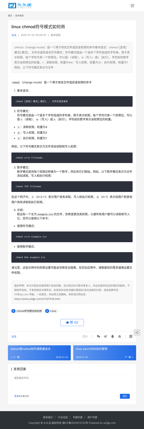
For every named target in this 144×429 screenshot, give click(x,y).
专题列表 (78, 417)
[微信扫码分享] (98, 336)
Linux (53, 310)
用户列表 (92, 417)
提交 (125, 396)
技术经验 (56, 34)
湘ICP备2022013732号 (75, 422)
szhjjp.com (109, 422)
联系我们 (48, 417)
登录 (16, 396)
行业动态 (63, 417)
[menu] (132, 5)
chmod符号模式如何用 (29, 310)
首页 (10, 15)
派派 (13, 34)
